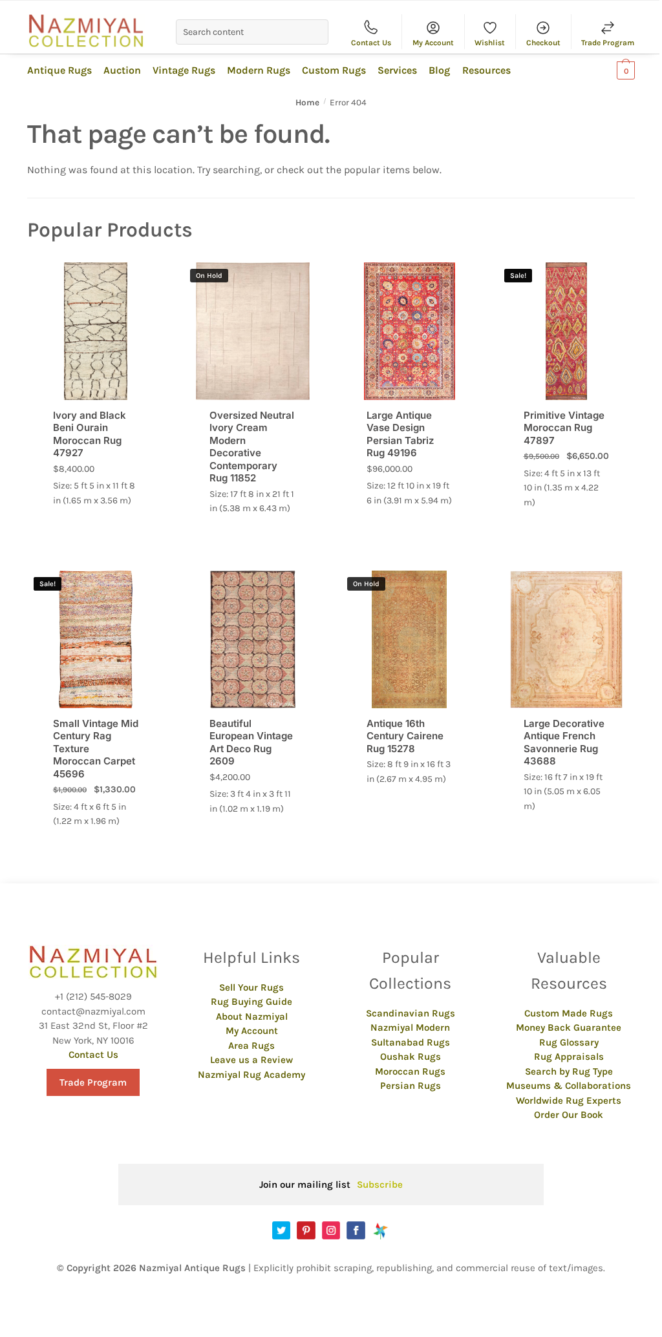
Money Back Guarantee (568, 1027)
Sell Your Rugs (251, 987)
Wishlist (490, 42)
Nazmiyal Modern (410, 1027)
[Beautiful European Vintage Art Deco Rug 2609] (252, 639)
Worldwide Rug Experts (568, 1100)
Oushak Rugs (410, 1056)
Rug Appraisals (569, 1056)
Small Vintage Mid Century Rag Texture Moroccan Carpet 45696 (95, 748)
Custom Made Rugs (568, 1013)
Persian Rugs (410, 1085)
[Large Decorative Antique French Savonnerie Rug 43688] (566, 639)
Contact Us (371, 42)
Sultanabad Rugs (410, 1042)
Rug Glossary (569, 1042)
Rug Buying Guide (251, 1001)
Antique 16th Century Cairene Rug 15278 (405, 736)
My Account (433, 42)
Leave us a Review (251, 1060)
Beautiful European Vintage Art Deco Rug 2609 (251, 742)
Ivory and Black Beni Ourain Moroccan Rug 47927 (89, 434)
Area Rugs (251, 1045)
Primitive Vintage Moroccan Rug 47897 (564, 428)
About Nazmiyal (252, 1016)
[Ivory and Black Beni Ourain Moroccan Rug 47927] (96, 331)
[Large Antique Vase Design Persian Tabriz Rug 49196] (409, 331)
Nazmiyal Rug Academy (251, 1074)
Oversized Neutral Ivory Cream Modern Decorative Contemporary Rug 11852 (251, 447)
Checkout (543, 42)
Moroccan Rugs (410, 1071)
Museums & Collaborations (568, 1085)
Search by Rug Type (569, 1071)
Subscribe (380, 1184)
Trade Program (607, 42)
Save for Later (148, 278)
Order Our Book (568, 1115)
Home (307, 102)
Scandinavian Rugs (410, 1013)
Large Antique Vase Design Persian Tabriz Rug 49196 (400, 434)
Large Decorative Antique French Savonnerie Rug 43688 (564, 742)
